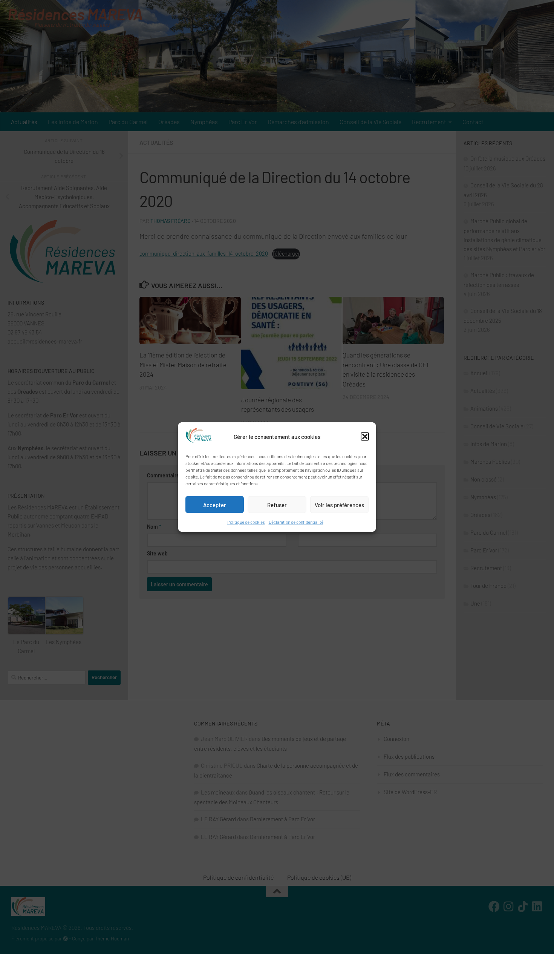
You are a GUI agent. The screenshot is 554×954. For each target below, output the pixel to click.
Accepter (214, 504)
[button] (365, 436)
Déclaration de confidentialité (296, 522)
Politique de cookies (246, 522)
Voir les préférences (339, 504)
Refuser (277, 504)
